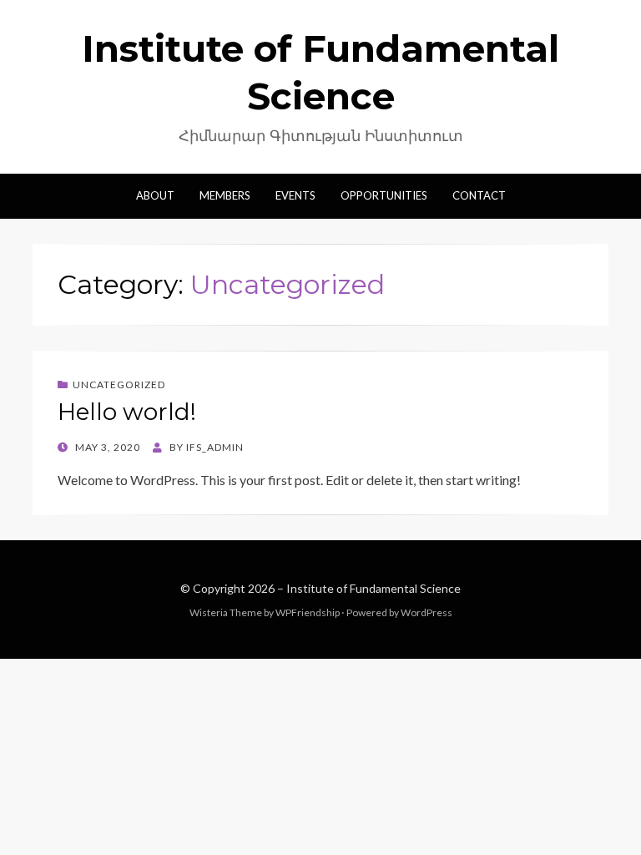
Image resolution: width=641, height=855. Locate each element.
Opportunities (384, 195)
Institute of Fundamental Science (373, 588)
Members (224, 195)
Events (295, 195)
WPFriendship (307, 612)
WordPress (426, 612)
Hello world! (127, 411)
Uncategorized (119, 384)
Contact (479, 195)
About (155, 195)
